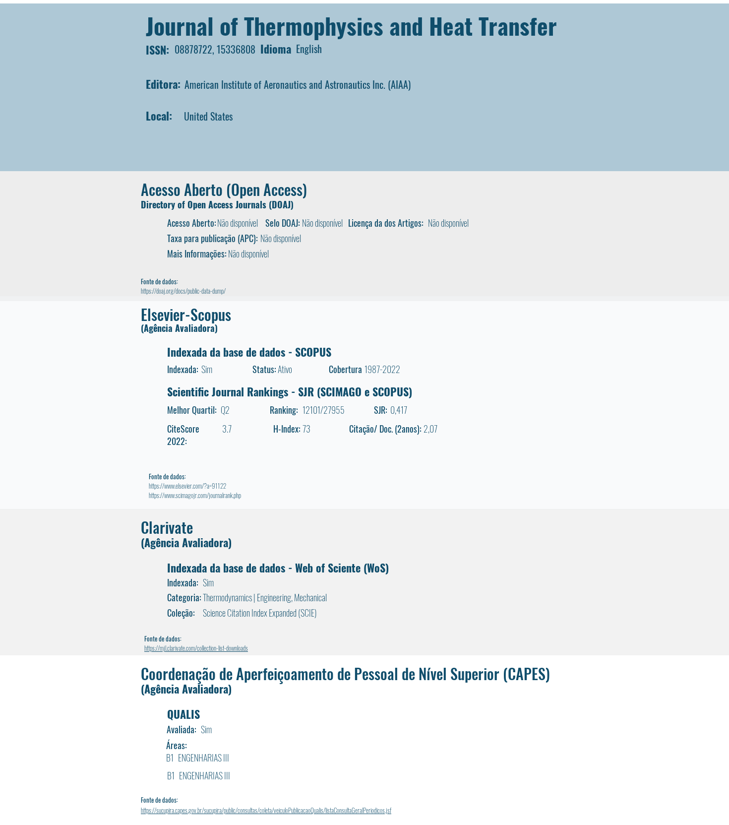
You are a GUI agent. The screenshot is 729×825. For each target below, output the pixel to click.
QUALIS (183, 714)
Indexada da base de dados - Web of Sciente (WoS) (278, 567)
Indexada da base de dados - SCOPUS (249, 352)
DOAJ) (283, 204)
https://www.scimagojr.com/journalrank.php (195, 495)
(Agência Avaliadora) (179, 327)
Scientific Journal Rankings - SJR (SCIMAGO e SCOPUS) (289, 391)
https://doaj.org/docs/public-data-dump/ (183, 291)
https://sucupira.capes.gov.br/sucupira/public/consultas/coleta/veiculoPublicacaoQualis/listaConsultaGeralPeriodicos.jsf (266, 810)
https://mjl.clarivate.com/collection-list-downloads (196, 648)
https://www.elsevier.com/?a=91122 (187, 486)
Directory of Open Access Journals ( (206, 204)
